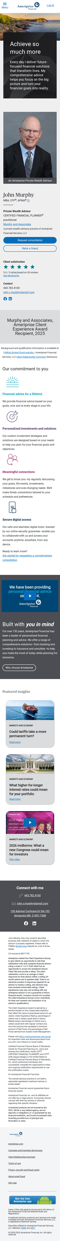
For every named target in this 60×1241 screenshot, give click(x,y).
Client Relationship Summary (31, 357)
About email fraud (16, 1176)
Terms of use (14, 1163)
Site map (12, 1183)
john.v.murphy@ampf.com (18, 292)
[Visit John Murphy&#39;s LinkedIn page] (34, 923)
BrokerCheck (21, 946)
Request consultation (30, 240)
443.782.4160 (11, 288)
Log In (50, 5)
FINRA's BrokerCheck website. (19, 352)
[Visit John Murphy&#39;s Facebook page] (26, 923)
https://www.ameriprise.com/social (35, 1036)
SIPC (33, 1228)
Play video (14, 859)
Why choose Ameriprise (19, 667)
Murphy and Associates (17, 224)
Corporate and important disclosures (25, 1150)
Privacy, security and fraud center (24, 1170)
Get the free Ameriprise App (32, 1200)
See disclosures (11, 275)
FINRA (23, 1228)
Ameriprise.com (15, 1144)
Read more (14, 742)
